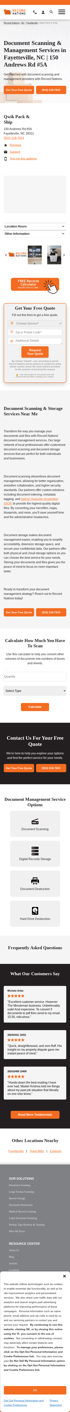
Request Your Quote (35, 352)
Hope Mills (37, 1151)
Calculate (35, 706)
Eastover (56, 1151)
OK (35, 1390)
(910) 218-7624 (14, 138)
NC (23, 23)
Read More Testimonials (35, 1114)
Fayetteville (32, 23)
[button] (64, 1276)
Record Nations (12, 23)
